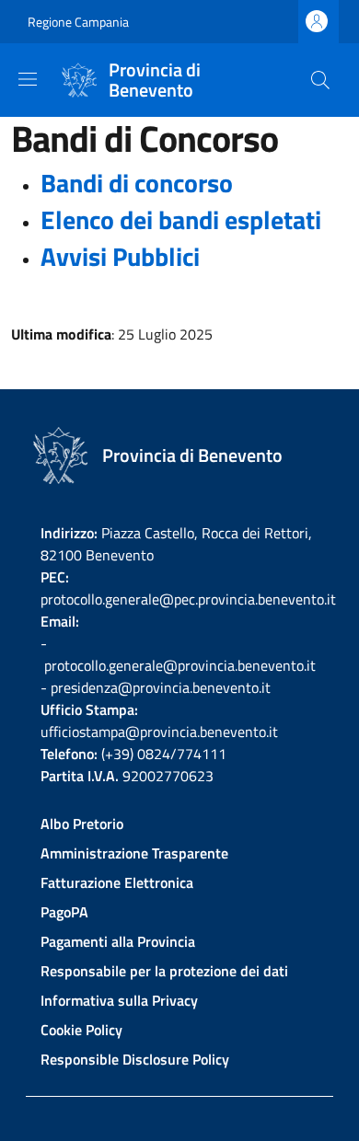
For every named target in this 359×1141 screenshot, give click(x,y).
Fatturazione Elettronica (117, 882)
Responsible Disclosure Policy (135, 1059)
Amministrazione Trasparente (134, 853)
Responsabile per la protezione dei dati (164, 971)
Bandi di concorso (137, 182)
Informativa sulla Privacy (119, 1000)
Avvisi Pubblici (120, 256)
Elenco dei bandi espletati (181, 219)
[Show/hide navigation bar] (27, 79)
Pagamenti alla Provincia (118, 941)
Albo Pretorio (82, 824)
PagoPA (64, 912)
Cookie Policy (81, 1030)
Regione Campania (78, 21)
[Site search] (320, 80)
